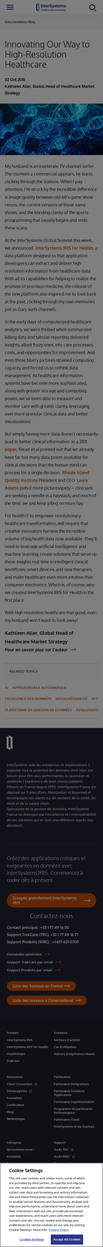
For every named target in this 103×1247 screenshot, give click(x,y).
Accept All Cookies (66, 1239)
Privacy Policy (59, 1230)
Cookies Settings (31, 1239)
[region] (51, 1205)
